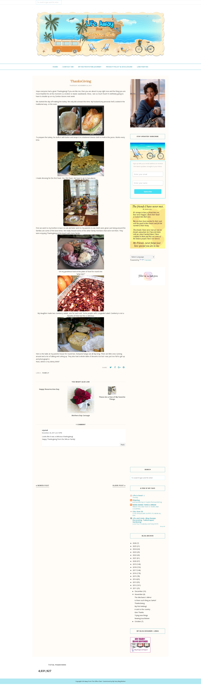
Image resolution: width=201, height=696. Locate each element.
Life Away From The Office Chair (92, 681)
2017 (134, 570)
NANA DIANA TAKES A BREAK (144, 505)
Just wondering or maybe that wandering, (147, 502)
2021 (134, 558)
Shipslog (136, 500)
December (139, 591)
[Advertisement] (147, 327)
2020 (134, 561)
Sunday (135, 497)
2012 (134, 585)
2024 (134, 549)
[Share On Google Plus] (119, 367)
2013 (134, 582)
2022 (134, 555)
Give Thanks (139, 612)
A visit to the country (142, 609)
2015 (134, 576)
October (138, 621)
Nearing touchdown (142, 618)
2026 (134, 543)
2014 (134, 579)
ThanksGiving (140, 603)
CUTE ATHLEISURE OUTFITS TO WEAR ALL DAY (147, 514)
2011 (134, 588)
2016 (134, 573)
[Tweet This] (110, 367)
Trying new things (141, 615)
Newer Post (43, 485)
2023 (134, 552)
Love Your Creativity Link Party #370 (145, 524)
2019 (134, 564)
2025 (134, 546)
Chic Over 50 (138, 511)
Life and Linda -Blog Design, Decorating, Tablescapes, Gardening (144, 520)
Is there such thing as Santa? (145, 600)
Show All (162, 526)
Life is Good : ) (138, 495)
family (45, 373)
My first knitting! (141, 606)
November (139, 594)
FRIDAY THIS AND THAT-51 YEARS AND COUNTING (146, 508)
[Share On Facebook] (115, 367)
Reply (122, 445)
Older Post (118, 485)
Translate (147, 260)
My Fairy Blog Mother (119, 681)
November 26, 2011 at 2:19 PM (52, 433)
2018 (134, 567)
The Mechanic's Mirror (143, 597)
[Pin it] (123, 367)
